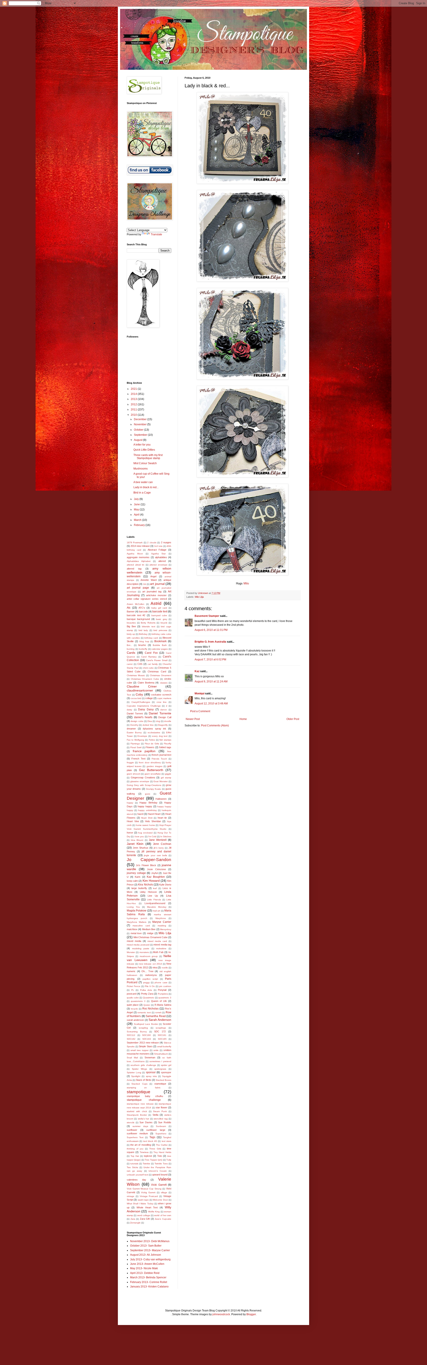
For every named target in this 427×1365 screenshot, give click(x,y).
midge (150, 933)
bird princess (160, 630)
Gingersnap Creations (143, 777)
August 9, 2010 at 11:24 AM (211, 681)
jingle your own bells (155, 855)
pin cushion (165, 986)
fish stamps (165, 740)
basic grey (161, 619)
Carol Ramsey (149, 657)
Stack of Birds (143, 1080)
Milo (246, 583)
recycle (134, 1008)
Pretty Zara (147, 993)
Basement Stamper (207, 616)
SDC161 (162, 1035)
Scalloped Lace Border (146, 1024)
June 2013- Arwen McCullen (147, 1263)
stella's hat (143, 1118)
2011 (134, 409)
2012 (134, 404)
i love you (139, 836)
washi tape (143, 1200)
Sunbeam (161, 1126)
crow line (162, 702)
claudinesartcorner (140, 690)
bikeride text (148, 626)
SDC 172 (160, 1031)
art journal (157, 584)
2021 (134, 388)
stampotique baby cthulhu (145, 1096)
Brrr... (129, 645)
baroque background (138, 619)
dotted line (148, 725)
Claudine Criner (142, 686)
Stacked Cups (139, 1084)
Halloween (161, 798)
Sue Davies (146, 1122)
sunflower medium (137, 1133)
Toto (159, 1156)
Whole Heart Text (147, 1207)
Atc (129, 607)
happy (130, 802)
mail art (156, 910)
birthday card (151, 638)
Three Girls (155, 1148)
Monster (131, 952)
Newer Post (193, 719)
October (139, 429)
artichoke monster (156, 595)
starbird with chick (137, 1111)
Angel (153, 576)
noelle (165, 967)
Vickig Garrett (148, 1192)
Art (144, 584)
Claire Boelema (146, 682)
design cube (137, 721)
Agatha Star (158, 553)
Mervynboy (165, 929)
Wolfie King (154, 1211)
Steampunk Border (137, 1115)
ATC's (142, 607)
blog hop (144, 641)
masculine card (141, 925)
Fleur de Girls (152, 743)
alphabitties (161, 557)
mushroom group (149, 956)
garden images (154, 766)
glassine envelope (139, 781)
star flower (161, 1107)
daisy (129, 709)
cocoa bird (136, 698)
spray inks (151, 1076)
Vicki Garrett (159, 1184)
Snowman (150, 1057)
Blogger (251, 1314)
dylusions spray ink (154, 728)
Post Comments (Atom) (215, 725)
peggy (146, 982)
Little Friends (154, 899)
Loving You (133, 907)
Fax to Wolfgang (135, 740)
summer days (140, 1126)
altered (162, 561)
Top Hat (135, 1156)
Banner (131, 611)
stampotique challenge (144, 1099)
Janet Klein (135, 843)
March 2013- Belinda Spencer (148, 1277)
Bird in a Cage (142, 492)
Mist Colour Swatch (145, 463)
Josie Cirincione (156, 869)
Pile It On (150, 986)
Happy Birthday (148, 802)
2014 (134, 394)
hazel (140, 814)
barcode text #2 (136, 615)
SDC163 (146, 1039)
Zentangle (135, 1222)
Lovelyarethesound (155, 903)
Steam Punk (160, 1111)
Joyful (154, 873)
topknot (148, 1156)
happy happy (145, 806)
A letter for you (142, 444)
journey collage (136, 873)
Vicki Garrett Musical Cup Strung (144, 1188)
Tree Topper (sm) (153, 1160)
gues (147, 794)
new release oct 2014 (150, 964)
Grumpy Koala (153, 789)
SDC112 (131, 1035)
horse (130, 832)
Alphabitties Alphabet (139, 561)
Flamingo (135, 743)
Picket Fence (133, 986)
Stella (155, 1114)
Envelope (142, 736)
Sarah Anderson (160, 1019)
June (137, 504)
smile (156, 1050)
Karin (137, 876)
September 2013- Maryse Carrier (150, 1250)
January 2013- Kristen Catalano (149, 1286)
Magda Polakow (136, 910)
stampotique (138, 1091)
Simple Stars (146, 1046)
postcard (131, 993)
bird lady (143, 630)
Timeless (144, 1152)
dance (163, 709)
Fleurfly (167, 743)
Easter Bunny (134, 732)
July (136, 499)
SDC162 (131, 1039)
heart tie (162, 817)
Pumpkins (163, 994)
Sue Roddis (164, 1122)
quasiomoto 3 (138, 1001)
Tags (152, 1137)
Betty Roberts (148, 623)
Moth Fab (158, 952)
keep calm (132, 880)
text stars (166, 1141)
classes (163, 683)
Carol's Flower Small (156, 660)
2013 (134, 399)
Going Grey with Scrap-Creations (144, 785)
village (164, 1192)
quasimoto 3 (164, 997)
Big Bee (131, 626)
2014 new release (140, 546)
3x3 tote (158, 546)
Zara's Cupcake (163, 1219)
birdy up (131, 634)
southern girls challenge (143, 1065)
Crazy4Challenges (140, 702)
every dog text (159, 736)
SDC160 (146, 1035)
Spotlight (135, 1076)
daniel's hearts (143, 717)
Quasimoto (148, 997)
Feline (152, 740)
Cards (131, 652)
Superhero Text (135, 1137)
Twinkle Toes (161, 1163)
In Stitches (165, 836)
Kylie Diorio (165, 884)
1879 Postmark (135, 542)
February (139, 525)
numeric (131, 971)
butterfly (143, 649)
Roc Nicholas (150, 1008)
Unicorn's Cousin (158, 1171)
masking (162, 925)
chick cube (148, 668)
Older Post (292, 719)
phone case (161, 982)
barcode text (159, 611)
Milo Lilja (199, 597)
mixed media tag (162, 944)
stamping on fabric (144, 1087)
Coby (139, 694)
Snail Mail (132, 1057)
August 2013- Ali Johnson (145, 1254)
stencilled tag (160, 1118)
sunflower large (155, 1130)
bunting (131, 649)
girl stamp (166, 777)
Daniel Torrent (135, 713)
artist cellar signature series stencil (147, 599)
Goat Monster (160, 781)
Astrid (156, 603)
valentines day (136, 1179)
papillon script (150, 979)
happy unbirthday (147, 810)
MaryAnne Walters (136, 922)
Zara (133, 1219)
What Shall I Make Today (140, 1203)
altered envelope (158, 565)
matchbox (132, 929)
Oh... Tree (147, 971)
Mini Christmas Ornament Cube (150, 937)
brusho (142, 645)
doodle (167, 721)
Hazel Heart (154, 814)
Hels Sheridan (153, 821)
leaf (155, 888)
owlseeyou (151, 975)
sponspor (166, 1072)
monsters (144, 952)
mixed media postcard (138, 944)
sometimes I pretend (160, 1061)
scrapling (143, 1028)
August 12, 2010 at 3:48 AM (211, 703)
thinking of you (135, 1148)
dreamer (131, 728)
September (141, 434)
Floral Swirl (135, 747)
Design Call (164, 717)
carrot (130, 664)
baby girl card (159, 608)
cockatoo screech (161, 694)
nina (155, 967)
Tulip (168, 1160)
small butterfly (164, 1046)
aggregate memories (138, 557)
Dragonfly (163, 725)
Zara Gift (145, 1218)
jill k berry (159, 848)
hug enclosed (145, 832)
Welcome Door (160, 1200)
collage (149, 698)
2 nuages (166, 542)
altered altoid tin (135, 565)
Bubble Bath (160, 645)
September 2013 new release (143, 1042)
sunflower (132, 1130)
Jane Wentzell (158, 839)
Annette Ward (149, 580)
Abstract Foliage (157, 549)
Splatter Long (134, 1072)
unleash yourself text (137, 1174)
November (140, 424)
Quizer (146, 1005)
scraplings (161, 1028)
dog (158, 721)
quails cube (133, 997)
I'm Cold (152, 836)
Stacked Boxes (163, 1080)
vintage (130, 1196)
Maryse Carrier (161, 921)
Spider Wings (139, 1069)
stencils (130, 1122)
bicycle (164, 623)
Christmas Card (157, 671)
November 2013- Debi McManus (149, 1241)
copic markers (164, 698)
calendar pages (159, 649)
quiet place (133, 1004)
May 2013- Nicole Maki (144, 1268)
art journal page (138, 587)
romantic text (144, 1012)
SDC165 (162, 1039)
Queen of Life (159, 1001)
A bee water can (143, 482)
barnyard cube (159, 615)
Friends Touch (159, 758)
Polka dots (146, 990)
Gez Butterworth (151, 770)
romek (158, 1012)
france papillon (144, 751)
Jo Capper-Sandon (149, 859)
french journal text (161, 754)
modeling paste (140, 948)
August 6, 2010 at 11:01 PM (211, 630)
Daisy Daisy (146, 709)
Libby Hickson (148, 892)
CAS (139, 664)
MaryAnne (160, 918)
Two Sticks (132, 1167)
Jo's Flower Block (146, 865)
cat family (153, 664)
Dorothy (134, 725)
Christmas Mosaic (136, 675)
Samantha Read (155, 1016)
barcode (143, 611)
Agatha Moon (135, 553)
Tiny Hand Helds (162, 1152)
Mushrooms (140, 468)
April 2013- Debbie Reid (144, 1273)
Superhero (160, 1133)
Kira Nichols (145, 884)
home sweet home (145, 825)
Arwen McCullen (135, 604)
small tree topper (140, 1050)
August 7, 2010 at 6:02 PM (210, 659)
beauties (131, 623)
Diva (149, 721)
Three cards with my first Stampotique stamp (148, 457)
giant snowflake (153, 774)
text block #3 (150, 1141)
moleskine (161, 948)
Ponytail (162, 990)
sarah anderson (135, 1020)
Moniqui (199, 693)
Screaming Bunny (137, 1031)
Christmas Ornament (160, 675)
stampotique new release (140, 1104)
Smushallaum (161, 1054)
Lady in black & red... (146, 487)
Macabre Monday (156, 907)
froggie (130, 762)
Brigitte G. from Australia (210, 641)
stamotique (160, 1083)
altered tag (134, 568)
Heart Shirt (147, 818)
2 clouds (151, 542)
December (140, 419)
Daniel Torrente (160, 713)
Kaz (197, 671)
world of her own (162, 1215)
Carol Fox (151, 652)
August (138, 440)
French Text (138, 758)
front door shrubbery (150, 762)
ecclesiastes (154, 732)
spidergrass (160, 1069)
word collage (143, 1215)
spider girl (166, 1065)
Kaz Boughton (156, 876)
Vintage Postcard (149, 1196)
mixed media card (157, 941)
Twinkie (146, 1163)
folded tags (165, 747)
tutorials (134, 1163)
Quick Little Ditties (144, 449)
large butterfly (139, 888)
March (138, 520)
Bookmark (160, 641)
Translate (156, 234)
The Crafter (162, 1145)
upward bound (159, 1174)
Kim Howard (151, 880)
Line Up (153, 895)
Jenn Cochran (162, 843)
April (137, 514)
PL (132, 990)
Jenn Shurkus (140, 847)
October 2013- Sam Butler (145, 1245)
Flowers (150, 747)
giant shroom (133, 774)
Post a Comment (200, 711)
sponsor (151, 1072)
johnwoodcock (221, 1314)
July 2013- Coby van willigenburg (150, 1259)
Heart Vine (133, 821)
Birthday (143, 634)
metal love (136, 933)
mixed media (134, 941)
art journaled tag (152, 591)
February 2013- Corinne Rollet (148, 1282)
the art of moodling (140, 1144)
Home (243, 719)
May (137, 509)
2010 (134, 414)
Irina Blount (137, 840)
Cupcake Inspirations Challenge (144, 706)
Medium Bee (148, 929)
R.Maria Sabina (163, 1004)
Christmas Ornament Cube (145, 679)
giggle (168, 774)
